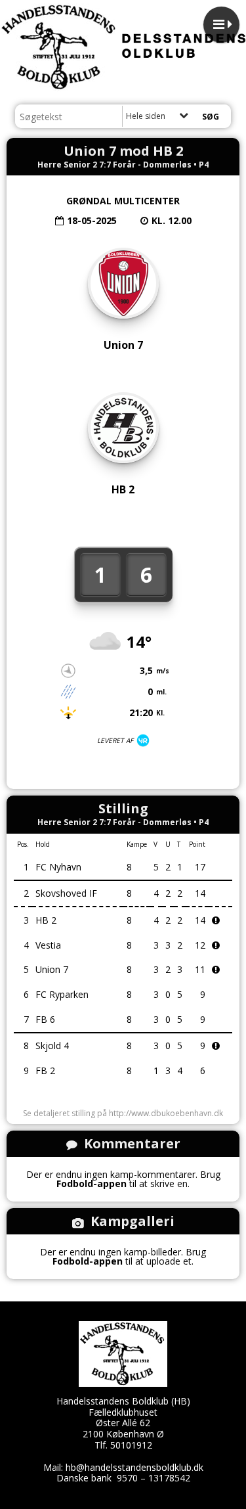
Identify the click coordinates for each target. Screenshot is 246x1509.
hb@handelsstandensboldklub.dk (134, 1467)
